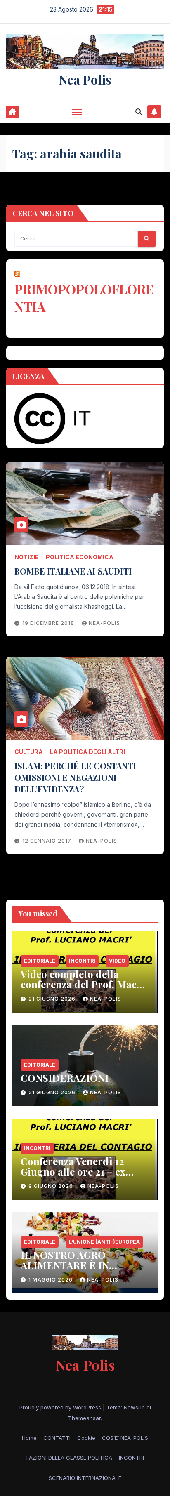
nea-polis (104, 623)
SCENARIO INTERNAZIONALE (85, 1478)
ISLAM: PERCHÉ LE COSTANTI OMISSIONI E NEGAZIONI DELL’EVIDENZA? (75, 777)
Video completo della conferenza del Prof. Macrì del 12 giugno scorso (83, 984)
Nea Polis (85, 79)
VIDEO (117, 961)
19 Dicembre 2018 (49, 623)
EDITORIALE (39, 961)
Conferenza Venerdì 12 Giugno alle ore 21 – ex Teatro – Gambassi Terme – (84, 1171)
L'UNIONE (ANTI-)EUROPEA (104, 1242)
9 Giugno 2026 (51, 1186)
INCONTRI (82, 961)
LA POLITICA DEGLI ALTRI (87, 751)
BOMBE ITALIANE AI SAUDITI (73, 571)
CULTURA (28, 751)
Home (29, 1438)
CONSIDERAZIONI (65, 1077)
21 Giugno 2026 (52, 999)
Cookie (86, 1438)
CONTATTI (57, 1438)
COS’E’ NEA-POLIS (125, 1438)
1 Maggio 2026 (51, 1280)
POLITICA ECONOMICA (79, 557)
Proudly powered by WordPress (61, 1407)
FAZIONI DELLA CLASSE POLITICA (69, 1457)
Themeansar (84, 1418)
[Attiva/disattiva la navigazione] (77, 112)
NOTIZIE (26, 557)
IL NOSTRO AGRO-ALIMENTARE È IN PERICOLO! (65, 1265)
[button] (138, 112)
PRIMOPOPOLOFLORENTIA (84, 297)
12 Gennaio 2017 (47, 841)
